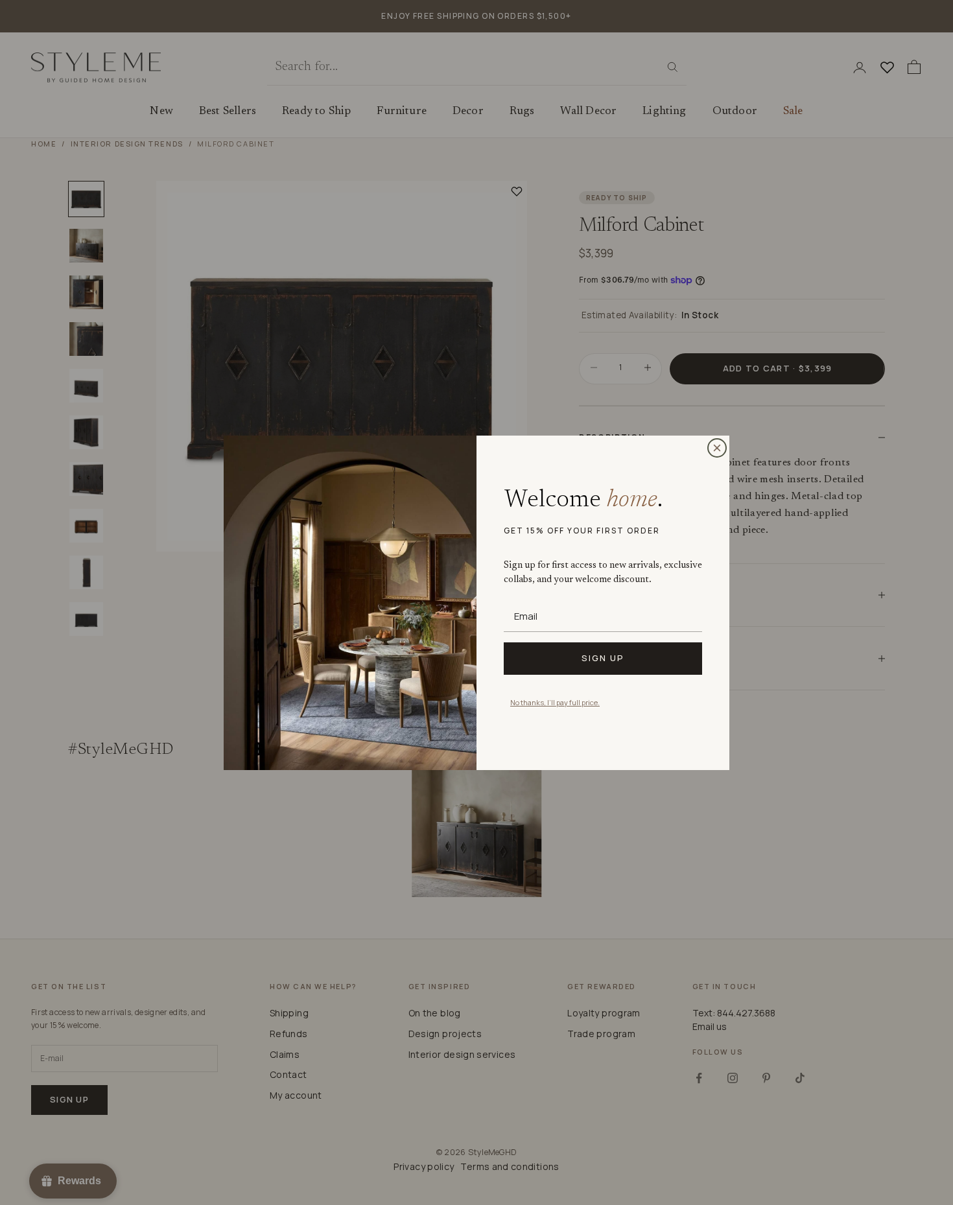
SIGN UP (603, 658)
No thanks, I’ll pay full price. (555, 702)
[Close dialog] (717, 448)
